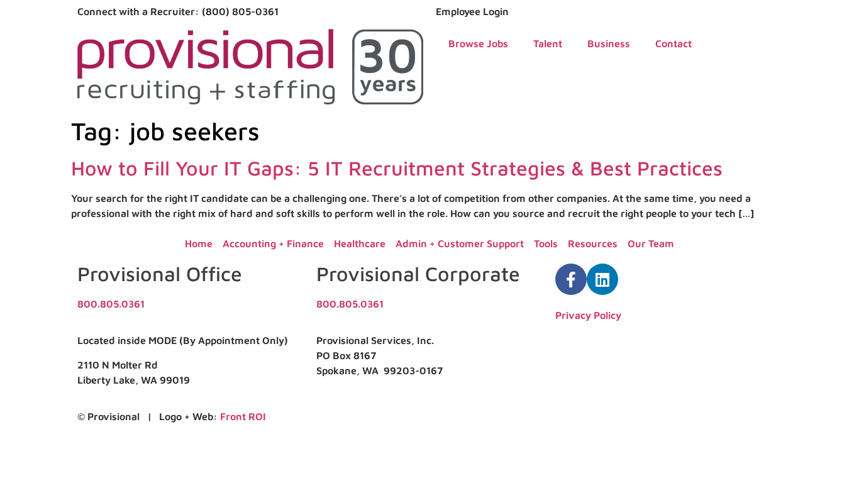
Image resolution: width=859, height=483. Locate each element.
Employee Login (472, 11)
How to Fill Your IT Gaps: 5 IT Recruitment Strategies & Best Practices (397, 168)
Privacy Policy (588, 315)
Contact (673, 43)
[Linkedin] (602, 279)
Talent (547, 43)
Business (608, 43)
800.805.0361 (111, 303)
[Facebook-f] (571, 279)
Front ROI (243, 416)
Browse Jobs (478, 43)
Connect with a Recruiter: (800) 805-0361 (178, 11)
